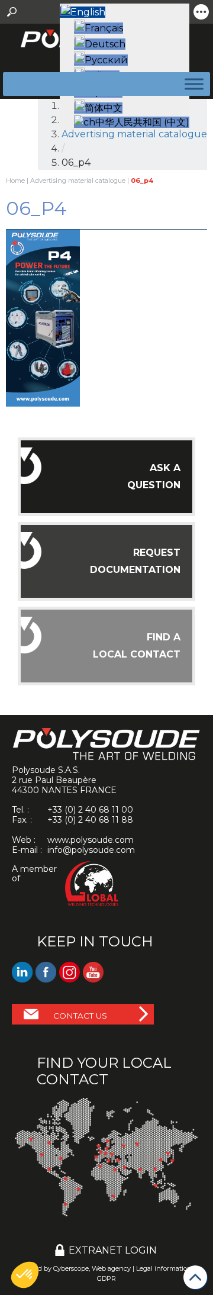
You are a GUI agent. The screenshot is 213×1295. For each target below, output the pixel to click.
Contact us (80, 1015)
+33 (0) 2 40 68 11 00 (90, 809)
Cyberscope (71, 1268)
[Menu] (192, 83)
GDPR (106, 1278)
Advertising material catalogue (77, 180)
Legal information (164, 1268)
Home (15, 180)
